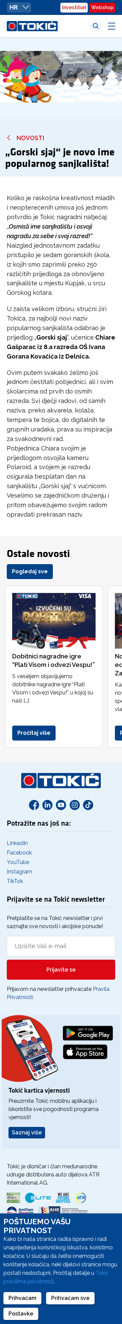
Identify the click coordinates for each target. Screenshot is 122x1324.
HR (14, 7)
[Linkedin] (47, 805)
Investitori (74, 7)
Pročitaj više (33, 733)
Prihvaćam (22, 1298)
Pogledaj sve (30, 571)
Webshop (102, 7)
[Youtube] (61, 805)
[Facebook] (34, 805)
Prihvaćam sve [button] (70, 1298)
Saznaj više (27, 1132)
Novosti (30, 137)
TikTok (15, 881)
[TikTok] (88, 805)
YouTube (18, 862)
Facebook (19, 852)
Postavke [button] (20, 1313)
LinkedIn (17, 843)
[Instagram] (74, 805)
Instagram (19, 871)
